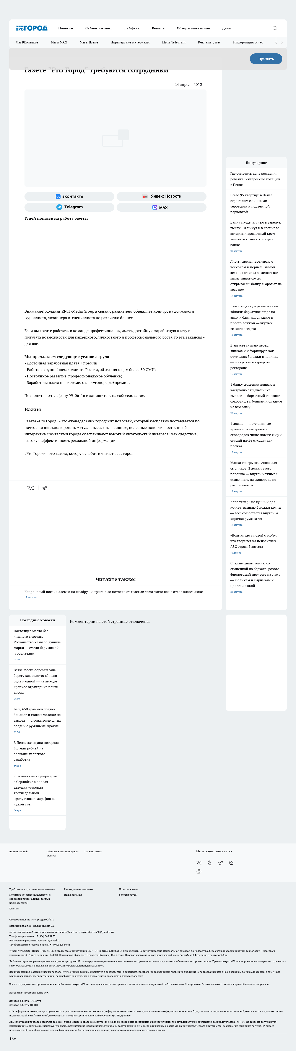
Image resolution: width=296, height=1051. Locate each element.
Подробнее (123, 1015)
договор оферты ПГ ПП (23, 1004)
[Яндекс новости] (162, 196)
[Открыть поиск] (274, 28)
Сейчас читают (98, 28)
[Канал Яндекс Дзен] (231, 863)
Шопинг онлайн (18, 851)
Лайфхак (132, 28)
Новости (65, 28)
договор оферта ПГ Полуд (25, 1000)
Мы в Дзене (89, 42)
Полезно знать (93, 851)
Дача (226, 28)
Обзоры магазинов (193, 28)
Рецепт (158, 28)
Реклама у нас (209, 42)
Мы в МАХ (59, 42)
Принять (266, 59)
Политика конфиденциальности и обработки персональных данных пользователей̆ (29, 898)
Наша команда (73, 894)
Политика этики (128, 889)
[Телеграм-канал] (69, 207)
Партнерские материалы (130, 42)
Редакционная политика (78, 889)
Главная (14, 908)
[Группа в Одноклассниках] (209, 863)
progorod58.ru (74, 961)
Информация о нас (248, 42)
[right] (282, 42)
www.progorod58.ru (42, 919)
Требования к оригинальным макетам (32, 889)
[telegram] (46, 488)
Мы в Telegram (173, 42)
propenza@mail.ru (66, 932)
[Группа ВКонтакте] (69, 196)
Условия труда (128, 894)
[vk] (31, 488)
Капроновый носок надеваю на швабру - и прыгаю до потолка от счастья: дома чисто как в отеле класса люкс (113, 594)
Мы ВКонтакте (27, 42)
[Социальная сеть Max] (162, 207)
